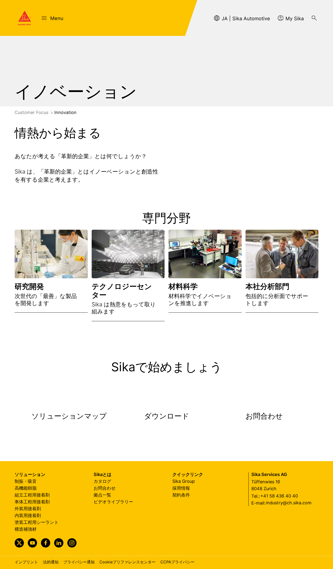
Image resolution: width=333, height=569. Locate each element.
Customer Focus (32, 112)
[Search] (314, 18)
